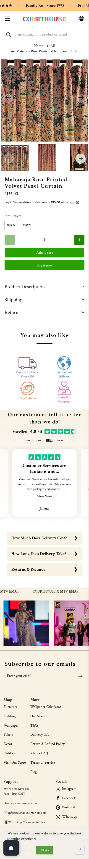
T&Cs (34, 725)
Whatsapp (69, 816)
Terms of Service (42, 762)
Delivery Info (40, 734)
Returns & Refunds (28, 569)
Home (38, 46)
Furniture (11, 706)
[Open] (11, 848)
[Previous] (8, 98)
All (52, 46)
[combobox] (44, 34)
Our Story (37, 716)
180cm (11, 225)
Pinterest (68, 807)
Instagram (69, 789)
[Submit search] (8, 34)
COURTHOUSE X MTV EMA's (49, 591)
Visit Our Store (15, 762)
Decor (8, 744)
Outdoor (10, 753)
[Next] (81, 98)
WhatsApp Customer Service (26, 822)
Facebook (69, 798)
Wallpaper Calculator (45, 706)
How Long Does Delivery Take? (38, 554)
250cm (27, 225)
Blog (33, 772)
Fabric (8, 734)
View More (44, 496)
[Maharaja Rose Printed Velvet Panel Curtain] (44, 98)
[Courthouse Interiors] (44, 19)
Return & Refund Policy (47, 744)
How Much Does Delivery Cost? (39, 538)
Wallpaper (11, 725)
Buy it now (45, 265)
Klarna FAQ (39, 753)
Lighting (10, 716)
